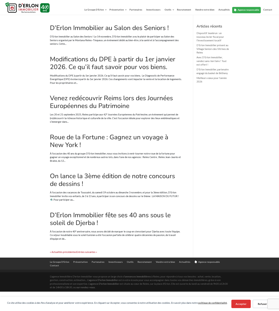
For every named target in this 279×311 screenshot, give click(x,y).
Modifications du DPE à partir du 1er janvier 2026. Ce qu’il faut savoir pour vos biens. (112, 63)
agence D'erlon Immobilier (103, 280)
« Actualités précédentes (63, 251)
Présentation (116, 9)
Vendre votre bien (204, 9)
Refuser (262, 303)
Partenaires (135, 9)
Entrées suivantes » (86, 251)
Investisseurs (153, 9)
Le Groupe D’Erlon (94, 9)
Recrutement (184, 9)
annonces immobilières (138, 276)
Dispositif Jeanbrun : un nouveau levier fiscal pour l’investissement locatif (210, 37)
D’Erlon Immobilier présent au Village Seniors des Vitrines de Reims (212, 49)
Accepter (241, 303)
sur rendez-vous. (85, 287)
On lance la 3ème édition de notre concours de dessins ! (112, 180)
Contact (267, 9)
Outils (168, 9)
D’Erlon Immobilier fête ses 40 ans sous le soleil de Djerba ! (110, 219)
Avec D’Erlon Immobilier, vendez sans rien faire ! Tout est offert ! (211, 61)
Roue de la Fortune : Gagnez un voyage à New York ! (109, 141)
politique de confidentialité (212, 302)
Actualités (224, 9)
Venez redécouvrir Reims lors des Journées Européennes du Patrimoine (111, 102)
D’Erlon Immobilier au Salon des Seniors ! (109, 28)
